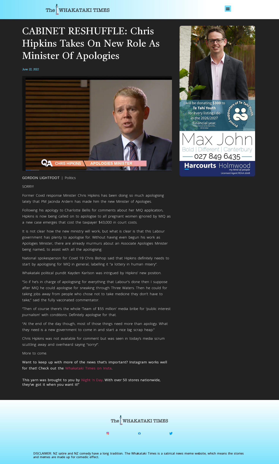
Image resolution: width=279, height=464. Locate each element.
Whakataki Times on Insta (88, 368)
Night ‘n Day (92, 379)
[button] (228, 8)
